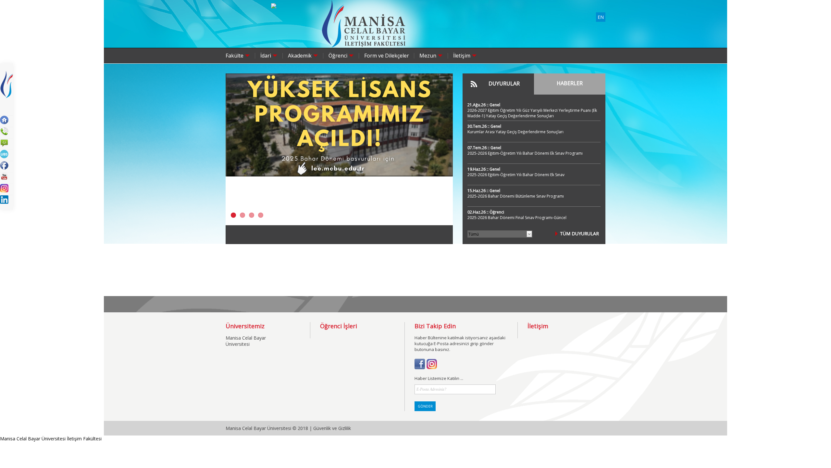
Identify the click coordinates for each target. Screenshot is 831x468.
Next (448, 154)
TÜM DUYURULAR (579, 233)
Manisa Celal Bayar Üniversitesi (246, 341)
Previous (230, 154)
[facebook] (420, 367)
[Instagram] (432, 367)
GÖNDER (425, 406)
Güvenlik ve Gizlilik (332, 428)
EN (601, 17)
